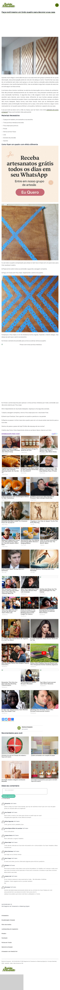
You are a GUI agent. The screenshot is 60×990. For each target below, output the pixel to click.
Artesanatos (5, 915)
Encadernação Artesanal (8, 920)
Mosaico (4, 933)
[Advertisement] (30, 25)
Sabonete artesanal (7, 947)
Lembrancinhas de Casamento (10, 929)
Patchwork (4, 938)
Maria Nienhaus (9, 851)
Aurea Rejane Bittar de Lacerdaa (13, 828)
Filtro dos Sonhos (6, 924)
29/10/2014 (25, 729)
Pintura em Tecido (7, 942)
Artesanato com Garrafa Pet (9, 951)
